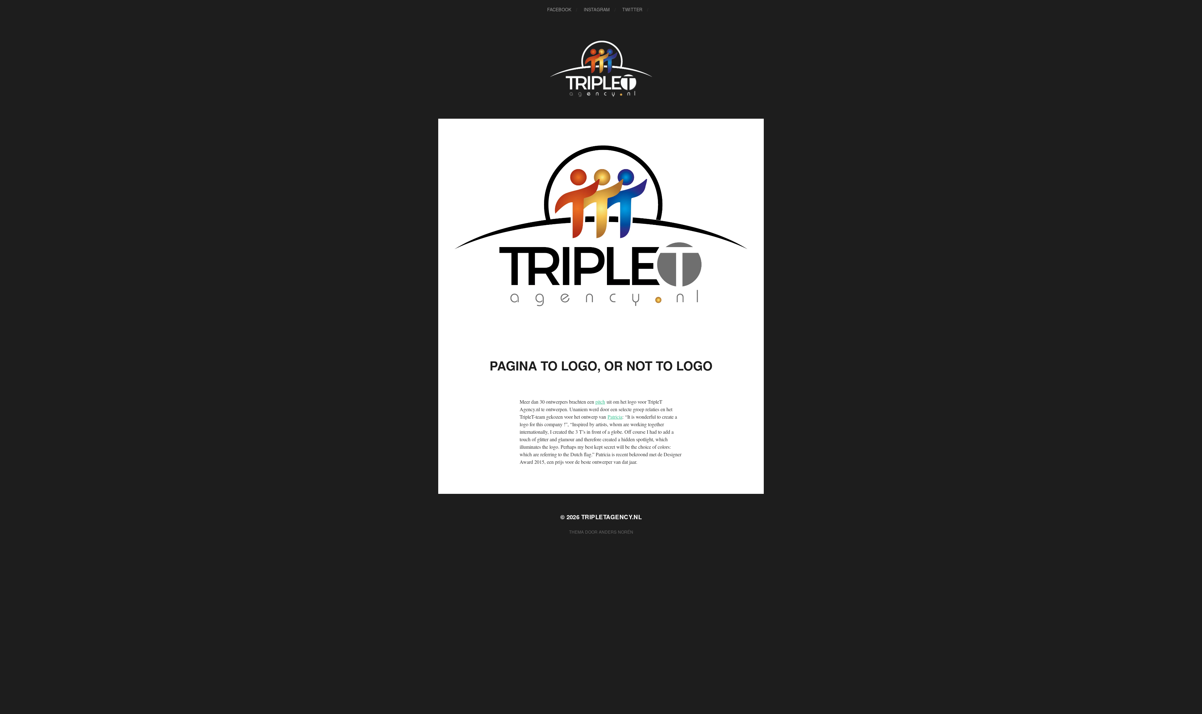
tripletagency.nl (611, 517)
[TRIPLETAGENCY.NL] (601, 69)
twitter (632, 9)
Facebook (559, 9)
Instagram (597, 9)
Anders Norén (616, 532)
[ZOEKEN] (658, 10)
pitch (600, 401)
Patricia (615, 416)
